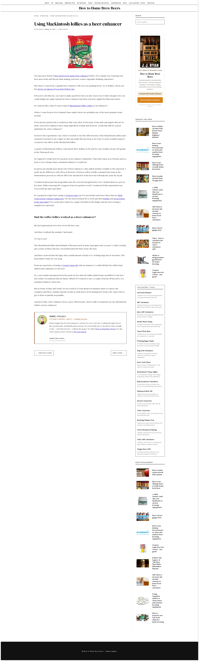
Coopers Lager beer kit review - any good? (158, 273)
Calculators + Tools (137, 3)
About (47, 3)
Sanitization (116, 3)
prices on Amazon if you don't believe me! (56, 89)
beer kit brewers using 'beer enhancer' (72, 76)
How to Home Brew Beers (99, 8)
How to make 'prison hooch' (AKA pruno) (157, 472)
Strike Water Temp (144, 322)
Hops (125, 3)
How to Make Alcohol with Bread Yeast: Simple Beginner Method (157, 131)
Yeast (90, 3)
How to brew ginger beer (157, 229)
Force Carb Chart (144, 362)
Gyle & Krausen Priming (147, 430)
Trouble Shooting (102, 3)
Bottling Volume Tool (145, 420)
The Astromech (80, 332)
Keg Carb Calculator (145, 351)
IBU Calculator (143, 302)
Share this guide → (58, 338)
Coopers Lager (72, 195)
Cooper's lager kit (70, 265)
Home (36, 16)
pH (52, 3)
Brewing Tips (70, 3)
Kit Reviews (81, 3)
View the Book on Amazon (150, 100)
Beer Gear (59, 3)
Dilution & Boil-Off (144, 391)
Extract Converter (144, 401)
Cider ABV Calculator (145, 439)
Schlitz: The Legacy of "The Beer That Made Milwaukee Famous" (157, 563)
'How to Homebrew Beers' (105, 329)
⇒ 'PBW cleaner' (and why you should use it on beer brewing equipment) (157, 194)
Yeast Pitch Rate (143, 331)
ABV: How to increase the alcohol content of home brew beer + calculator (157, 213)
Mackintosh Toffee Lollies (81, 106)
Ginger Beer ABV (144, 449)
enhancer (44, 16)
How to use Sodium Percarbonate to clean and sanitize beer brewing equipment (157, 149)
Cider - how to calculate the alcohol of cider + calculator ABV (158, 243)
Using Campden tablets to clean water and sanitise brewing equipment (157, 600)
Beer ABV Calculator (145, 312)
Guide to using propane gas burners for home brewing (158, 259)
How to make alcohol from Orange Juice (157, 178)
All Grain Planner (144, 293)
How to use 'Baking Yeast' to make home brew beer (158, 166)
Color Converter (143, 411)
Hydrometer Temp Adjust (147, 372)
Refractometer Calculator (147, 382)
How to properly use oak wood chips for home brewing (158, 617)
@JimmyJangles (80, 319)
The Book (150, 3)
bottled (106, 199)
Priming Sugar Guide (145, 341)
